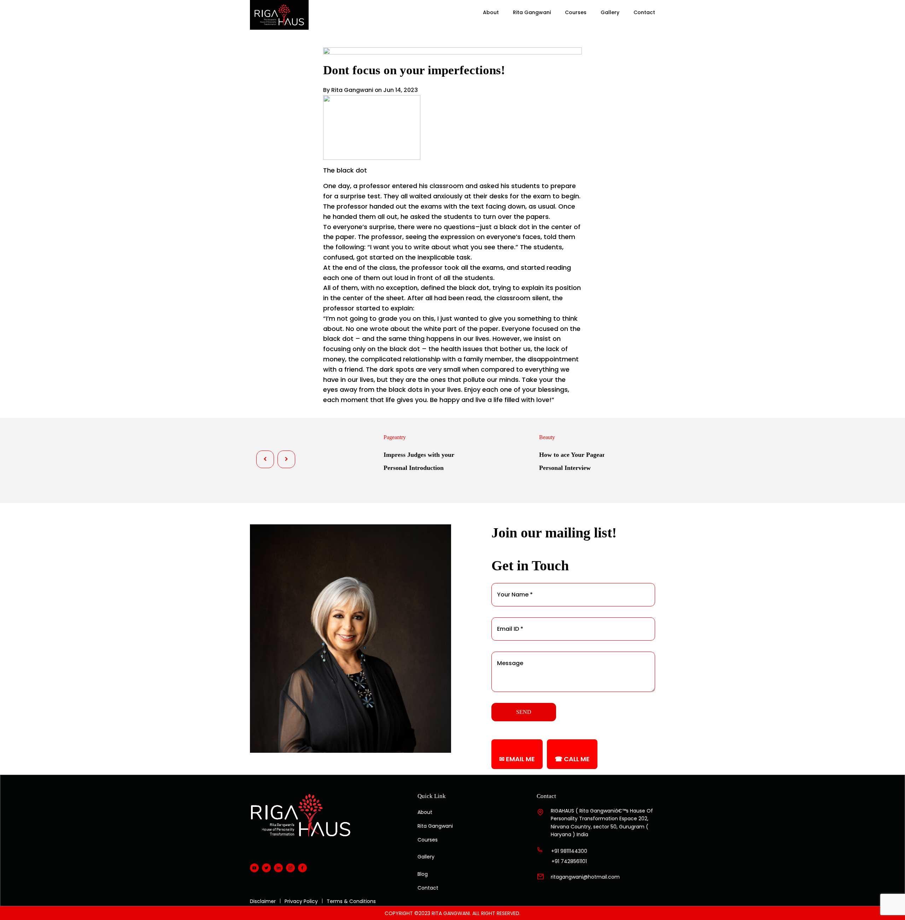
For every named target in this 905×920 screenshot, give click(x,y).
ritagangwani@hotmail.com (585, 876)
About (491, 12)
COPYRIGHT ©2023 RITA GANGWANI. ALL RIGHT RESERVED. (452, 913)
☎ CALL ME (572, 759)
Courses (575, 12)
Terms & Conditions (351, 901)
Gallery (610, 12)
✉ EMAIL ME (517, 759)
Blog (423, 874)
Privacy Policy (301, 901)
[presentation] (265, 459)
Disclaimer (263, 901)
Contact (644, 12)
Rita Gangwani (532, 12)
